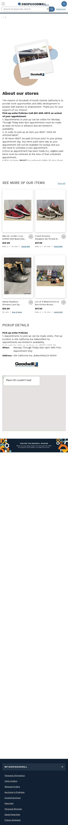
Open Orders (11, 781)
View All (61, 183)
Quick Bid (25, 246)
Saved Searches (12, 814)
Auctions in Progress (15, 792)
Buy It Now (17, 312)
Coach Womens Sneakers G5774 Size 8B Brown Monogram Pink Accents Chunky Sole (47, 237)
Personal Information (15, 775)
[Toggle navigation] (3, 4)
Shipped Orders (12, 787)
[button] (47, 9)
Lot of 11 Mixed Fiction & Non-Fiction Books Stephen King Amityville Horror (47, 303)
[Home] (3, 17)
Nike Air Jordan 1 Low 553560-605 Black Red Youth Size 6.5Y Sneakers (13, 237)
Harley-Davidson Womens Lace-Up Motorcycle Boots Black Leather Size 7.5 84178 (14, 303)
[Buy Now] (27, 260)
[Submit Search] (64, 4)
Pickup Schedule (13, 820)
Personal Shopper (13, 809)
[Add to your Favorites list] (31, 237)
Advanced (60, 9)
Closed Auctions (13, 798)
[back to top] (63, 820)
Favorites (9, 803)
